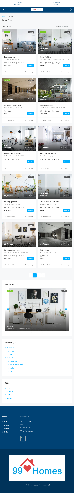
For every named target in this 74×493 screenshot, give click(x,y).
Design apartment (10, 57)
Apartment (13, 361)
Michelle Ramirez (47, 72)
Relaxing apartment (10, 202)
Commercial (11, 348)
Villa (11, 371)
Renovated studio (46, 57)
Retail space (44, 250)
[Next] (43, 275)
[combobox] (65, 26)
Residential (10, 358)
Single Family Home (16, 365)
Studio (12, 368)
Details (30, 65)
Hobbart (9, 398)
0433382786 (19, 2)
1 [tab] (32, 332)
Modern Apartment (46, 105)
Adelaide (10, 391)
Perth (8, 388)
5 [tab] (44, 332)
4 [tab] (41, 332)
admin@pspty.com (28, 431)
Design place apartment (12, 153)
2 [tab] (35, 332)
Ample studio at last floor (49, 202)
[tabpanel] (37, 309)
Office (12, 351)
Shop (11, 354)
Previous (8, 309)
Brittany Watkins (47, 120)
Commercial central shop (12, 105)
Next (66, 309)
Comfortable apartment (48, 153)
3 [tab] (38, 332)
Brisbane (10, 395)
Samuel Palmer (10, 72)
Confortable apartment (11, 250)
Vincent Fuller (46, 168)
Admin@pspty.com (19, 4)
